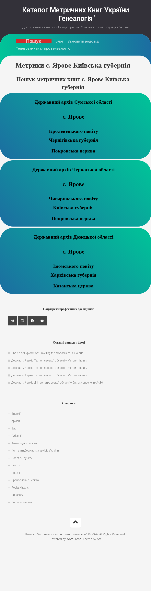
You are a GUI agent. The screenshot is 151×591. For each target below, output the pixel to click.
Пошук (33, 41)
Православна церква (25, 480)
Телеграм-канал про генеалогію (43, 48)
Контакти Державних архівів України (35, 450)
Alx (99, 539)
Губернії (16, 435)
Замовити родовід (83, 41)
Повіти (15, 465)
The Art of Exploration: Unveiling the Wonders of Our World (47, 353)
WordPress (73, 539)
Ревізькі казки (20, 487)
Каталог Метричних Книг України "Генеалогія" (75, 14)
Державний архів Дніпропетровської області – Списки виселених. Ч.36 (57, 382)
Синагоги (17, 494)
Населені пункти (21, 458)
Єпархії (15, 413)
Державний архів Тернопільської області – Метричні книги (49, 360)
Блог (59, 41)
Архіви (15, 421)
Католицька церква (24, 443)
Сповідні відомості (23, 502)
